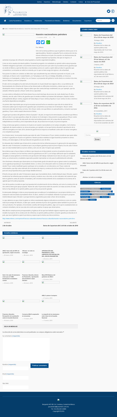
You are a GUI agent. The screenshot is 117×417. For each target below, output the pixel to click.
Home (6, 29)
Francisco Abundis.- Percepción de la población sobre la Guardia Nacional (11, 316)
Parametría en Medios (52, 21)
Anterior (7, 223)
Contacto (73, 2)
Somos (39, 2)
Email (8, 374)
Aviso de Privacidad (93, 2)
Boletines (66, 21)
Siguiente (73, 223)
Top (112, 412)
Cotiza (81, 2)
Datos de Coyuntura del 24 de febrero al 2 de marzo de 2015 (103, 59)
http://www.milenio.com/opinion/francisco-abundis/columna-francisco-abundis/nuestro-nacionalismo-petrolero (39, 219)
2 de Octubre (7, 225)
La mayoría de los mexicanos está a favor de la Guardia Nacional (50, 316)
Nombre (9, 364)
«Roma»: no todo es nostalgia (92, 177)
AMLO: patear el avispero (49, 295)
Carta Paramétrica (15, 21)
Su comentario (11, 336)
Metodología (56, 2)
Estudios (27, 21)
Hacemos (47, 2)
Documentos (77, 21)
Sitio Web (6, 383)
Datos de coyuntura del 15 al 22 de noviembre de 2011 (104, 105)
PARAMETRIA (7, 394)
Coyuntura (88, 21)
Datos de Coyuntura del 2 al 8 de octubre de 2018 (60, 225)
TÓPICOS (97, 183)
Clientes (65, 2)
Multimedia (38, 21)
